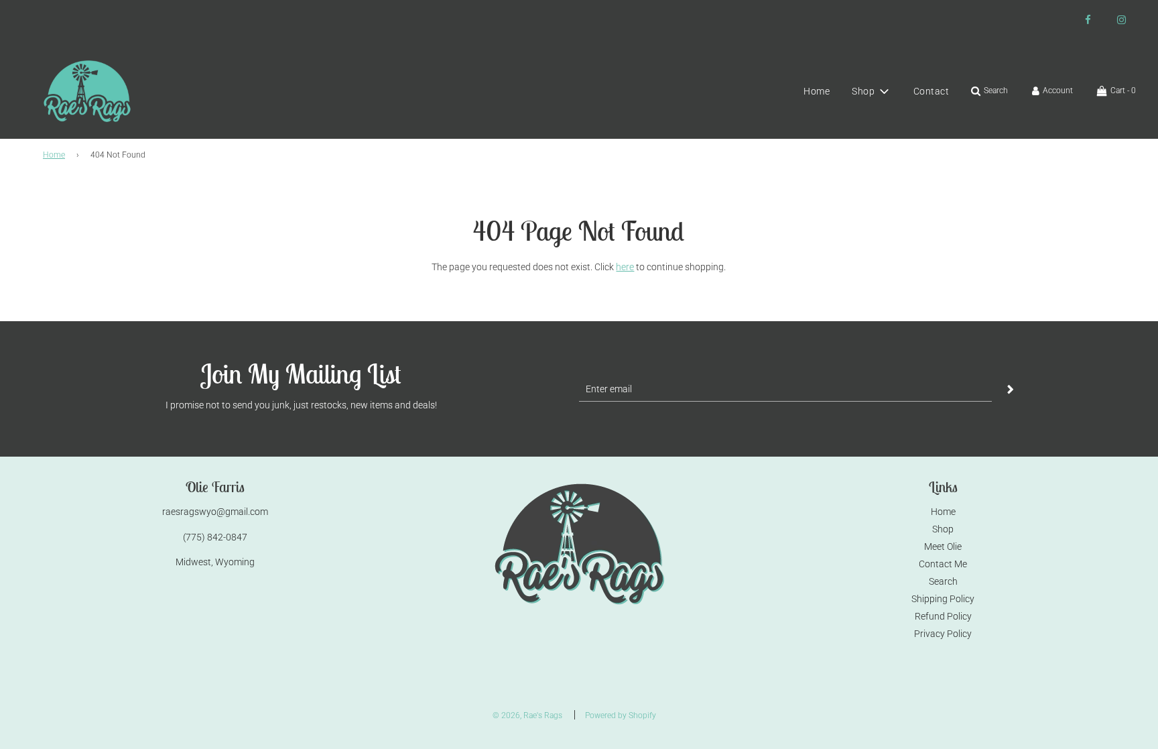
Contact (931, 91)
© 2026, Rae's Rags (527, 715)
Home (816, 91)
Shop (943, 529)
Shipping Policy (942, 598)
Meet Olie (943, 546)
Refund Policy (943, 616)
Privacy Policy (943, 633)
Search (943, 581)
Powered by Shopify (620, 715)
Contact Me (943, 564)
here (625, 267)
